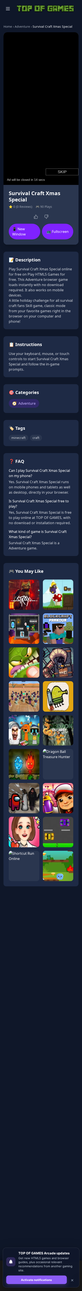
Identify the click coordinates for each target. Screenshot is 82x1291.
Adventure (22, 26)
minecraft (18, 438)
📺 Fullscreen (58, 231)
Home (7, 26)
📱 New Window (19, 232)
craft (36, 438)
